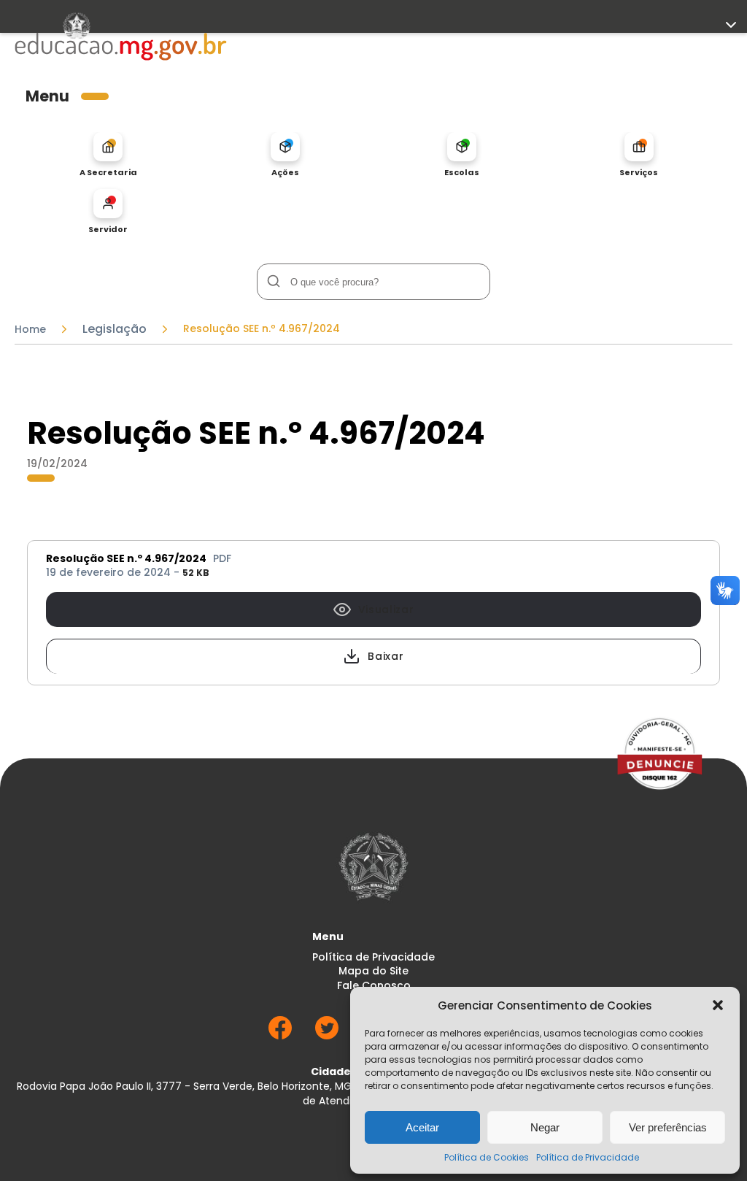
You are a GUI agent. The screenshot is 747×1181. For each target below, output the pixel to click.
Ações (285, 171)
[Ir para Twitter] (326, 1035)
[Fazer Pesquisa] (273, 281)
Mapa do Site (373, 971)
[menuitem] (108, 154)
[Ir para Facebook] (280, 1035)
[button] (718, 1005)
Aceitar (422, 1127)
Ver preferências (668, 1127)
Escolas (461, 171)
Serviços (638, 171)
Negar (545, 1127)
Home (30, 329)
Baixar (385, 656)
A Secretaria (108, 171)
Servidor (108, 228)
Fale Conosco (374, 986)
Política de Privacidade (587, 1157)
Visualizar (386, 609)
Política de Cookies (486, 1157)
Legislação (114, 329)
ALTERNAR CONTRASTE (69, 303)
